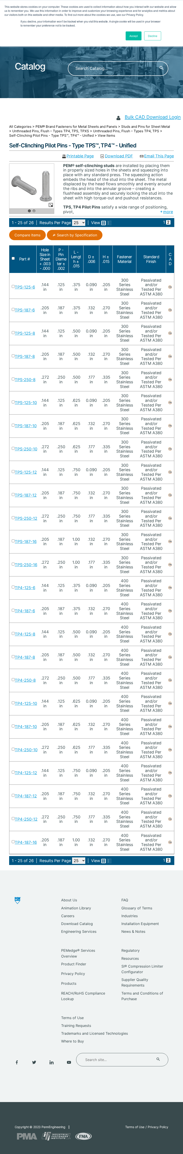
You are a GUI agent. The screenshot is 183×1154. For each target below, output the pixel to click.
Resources (130, 958)
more (168, 211)
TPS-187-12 (26, 495)
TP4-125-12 (26, 772)
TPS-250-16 (26, 564)
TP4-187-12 (26, 796)
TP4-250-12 (26, 819)
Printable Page (80, 156)
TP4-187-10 (26, 726)
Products (68, 983)
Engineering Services (78, 931)
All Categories (20, 126)
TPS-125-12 (26, 472)
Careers (67, 916)
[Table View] (109, 223)
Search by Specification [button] (77, 235)
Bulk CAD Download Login (153, 117)
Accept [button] (133, 36)
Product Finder (73, 964)
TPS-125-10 (26, 402)
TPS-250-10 (26, 449)
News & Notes (133, 931)
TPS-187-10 (26, 425)
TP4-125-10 (26, 703)
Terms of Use (72, 1018)
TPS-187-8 (25, 356)
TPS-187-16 (26, 541)
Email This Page (159, 156)
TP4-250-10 (26, 749)
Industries (129, 916)
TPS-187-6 (25, 310)
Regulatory (130, 950)
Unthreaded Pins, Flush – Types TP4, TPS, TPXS (50, 131)
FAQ (124, 900)
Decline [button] (152, 36)
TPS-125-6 (25, 287)
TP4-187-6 (25, 611)
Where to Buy (72, 1041)
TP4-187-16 (26, 842)
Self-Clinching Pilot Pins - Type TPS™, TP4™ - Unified (51, 135)
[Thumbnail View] (103, 223)
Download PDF (119, 156)
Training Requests (76, 1025)
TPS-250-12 (26, 518)
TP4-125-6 (25, 587)
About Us (69, 900)
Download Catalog (77, 923)
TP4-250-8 (25, 680)
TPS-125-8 (25, 333)
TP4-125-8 (25, 634)
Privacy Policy (73, 973)
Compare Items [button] (27, 235)
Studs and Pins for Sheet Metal (145, 126)
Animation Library (76, 908)
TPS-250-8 (25, 379)
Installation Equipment (140, 923)
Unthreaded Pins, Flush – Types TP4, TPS (126, 131)
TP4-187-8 (25, 657)
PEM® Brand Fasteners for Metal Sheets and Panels (76, 126)
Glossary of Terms (136, 908)
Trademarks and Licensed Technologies (94, 1033)
